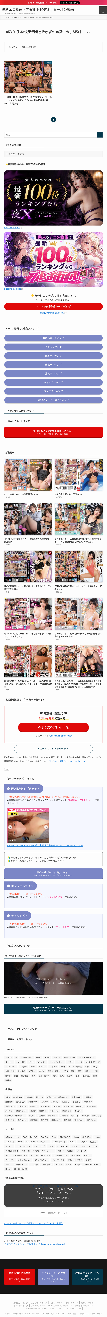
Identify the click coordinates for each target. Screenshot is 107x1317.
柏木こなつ (66, 1111)
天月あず (44, 1101)
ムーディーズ (46, 1164)
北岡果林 (87, 1097)
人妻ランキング (56, 1302)
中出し (94, 1066)
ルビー (68, 1164)
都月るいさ (91, 1120)
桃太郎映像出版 (20, 1169)
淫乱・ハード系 (91, 1071)
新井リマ (33, 1106)
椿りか (31, 1115)
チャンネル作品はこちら (69, 3)
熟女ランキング (87, 1302)
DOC (25, 1137)
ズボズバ (34, 1155)
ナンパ (79, 1062)
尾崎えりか (9, 1106)
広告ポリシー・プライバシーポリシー (65, 1308)
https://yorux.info (12, 227)
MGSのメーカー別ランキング (60, 1305)
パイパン (53, 1066)
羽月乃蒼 (44, 1120)
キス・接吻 (20, 1062)
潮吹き (8, 1075)
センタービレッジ (61, 1155)
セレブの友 (45, 1155)
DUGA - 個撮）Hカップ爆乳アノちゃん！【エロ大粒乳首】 (33, 1223)
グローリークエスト (65, 1150)
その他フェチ (69, 1057)
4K (16, 1057)
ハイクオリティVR (92, 1062)
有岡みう (79, 1106)
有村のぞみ (91, 1106)
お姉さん (57, 1057)
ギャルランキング (21, 1305)
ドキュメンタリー (57, 1062)
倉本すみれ (76, 1097)
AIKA (7, 1097)
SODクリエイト (59, 1141)
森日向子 (78, 1111)
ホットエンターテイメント (16, 1164)
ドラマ (70, 1062)
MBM (20, 1141)
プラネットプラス (75, 1160)
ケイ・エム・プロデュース (16, 1155)
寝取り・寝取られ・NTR (58, 1071)
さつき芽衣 (17, 1097)
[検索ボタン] (95, 10)
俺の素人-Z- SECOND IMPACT (87, 1164)
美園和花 (33, 1120)
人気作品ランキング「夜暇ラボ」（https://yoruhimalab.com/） (35, 1244)
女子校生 (32, 1071)
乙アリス (39, 1097)
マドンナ (34, 1164)
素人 (55, 1075)
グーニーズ (81, 1150)
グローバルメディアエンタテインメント (37, 1150)
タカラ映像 (75, 1155)
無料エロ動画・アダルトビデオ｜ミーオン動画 (38, 9)
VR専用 (47, 1057)
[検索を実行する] (100, 135)
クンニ (31, 1062)
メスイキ (59, 1164)
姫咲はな (65, 1101)
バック (33, 1066)
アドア (51, 1146)
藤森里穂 (67, 1120)
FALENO (33, 1137)
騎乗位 (8, 1080)
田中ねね (85, 1115)
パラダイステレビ (41, 1160)
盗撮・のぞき (44, 1075)
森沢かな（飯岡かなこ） (15, 1115)
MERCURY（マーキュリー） (37, 1141)
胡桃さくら (55, 1120)
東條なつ (43, 1111)
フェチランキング (38, 1305)
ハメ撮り (23, 1066)
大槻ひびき (32, 1101)
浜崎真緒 (64, 1115)
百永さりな (96, 1115)
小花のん (76, 1101)
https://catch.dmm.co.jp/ (60, 735)
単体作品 (21, 1071)
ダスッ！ (87, 1155)
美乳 (62, 1075)
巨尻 (80, 1071)
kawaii (97, 1137)
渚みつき (74, 1115)
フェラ (63, 1066)
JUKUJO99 (86, 1137)
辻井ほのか (78, 1120)
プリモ (88, 1160)
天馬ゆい (55, 1101)
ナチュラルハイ (24, 1160)
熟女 (16, 1075)
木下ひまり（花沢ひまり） (16, 1111)
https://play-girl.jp (12, 288)
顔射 (95, 1075)
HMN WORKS (64, 1137)
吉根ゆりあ (20, 1101)
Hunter (76, 1137)
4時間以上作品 (26, 1057)
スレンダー (41, 1062)
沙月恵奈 (41, 1115)
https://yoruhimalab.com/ (52, 312)
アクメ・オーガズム (86, 1057)
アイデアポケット (23, 1146)
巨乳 (73, 1071)
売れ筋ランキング (20, 1302)
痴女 (33, 1075)
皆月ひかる (9, 1120)
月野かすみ (68, 1106)
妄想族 (41, 1071)
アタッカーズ (39, 1146)
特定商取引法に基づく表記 (37, 1308)
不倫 (87, 1066)
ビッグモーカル (58, 1160)
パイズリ (42, 1066)
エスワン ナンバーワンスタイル (84, 1146)
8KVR (38, 1057)
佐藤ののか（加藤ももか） (57, 1097)
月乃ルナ (56, 1106)
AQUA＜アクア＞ (12, 1137)
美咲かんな (22, 1120)
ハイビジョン (10, 1066)
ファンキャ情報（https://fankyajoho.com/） (68, 761)
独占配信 (24, 1075)
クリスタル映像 (11, 1150)
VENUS (72, 1141)
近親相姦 (86, 1075)
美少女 (69, 1075)
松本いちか (54, 1111)
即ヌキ (8, 1169)
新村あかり (45, 1106)
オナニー (9, 1062)
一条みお (29, 1097)
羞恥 (77, 1075)
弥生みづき (22, 1106)
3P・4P (8, 1057)
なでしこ (9, 1146)
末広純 (33, 1111)
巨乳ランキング (71, 1302)
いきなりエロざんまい (88, 1141)
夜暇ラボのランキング (84, 1305)
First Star (44, 1137)
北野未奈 (9, 1101)
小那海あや (87, 1101)
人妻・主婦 (9, 1071)
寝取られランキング (39, 1302)
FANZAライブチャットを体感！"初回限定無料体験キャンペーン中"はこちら (45, 845)
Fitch (54, 1137)
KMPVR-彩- (10, 1141)
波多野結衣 (52, 1115)
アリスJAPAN (62, 1146)
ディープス (9, 1160)
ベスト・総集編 (75, 1066)
